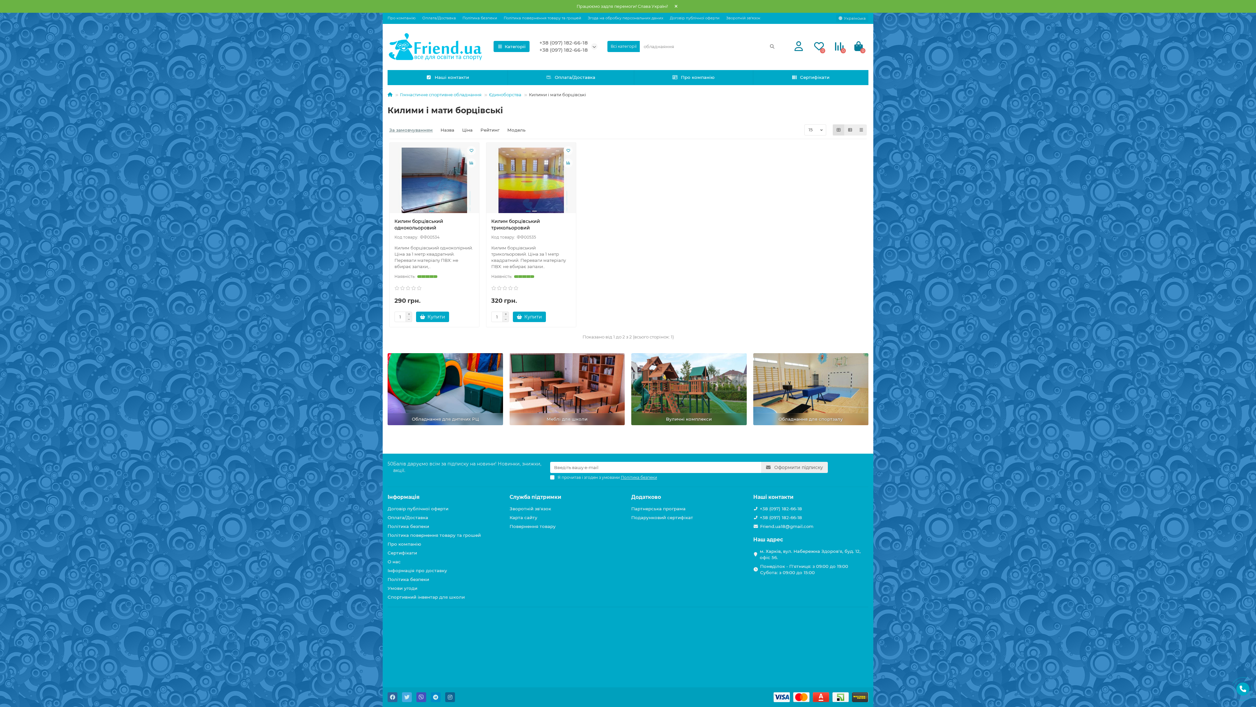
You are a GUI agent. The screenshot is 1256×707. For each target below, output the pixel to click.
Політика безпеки (479, 18)
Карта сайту (523, 517)
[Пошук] (772, 46)
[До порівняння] (471, 163)
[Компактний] (861, 130)
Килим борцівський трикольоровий (515, 224)
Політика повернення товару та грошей (542, 18)
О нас (394, 561)
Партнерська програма (658, 508)
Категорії (515, 46)
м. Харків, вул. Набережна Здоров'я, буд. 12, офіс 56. (810, 554)
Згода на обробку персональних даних (625, 18)
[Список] (850, 130)
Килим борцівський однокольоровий (418, 224)
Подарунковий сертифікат (662, 517)
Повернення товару (533, 526)
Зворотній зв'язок (743, 18)
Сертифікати (814, 77)
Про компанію (402, 18)
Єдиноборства (505, 94)
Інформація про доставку (417, 570)
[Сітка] (839, 130)
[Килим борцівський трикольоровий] (531, 180)
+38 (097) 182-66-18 (563, 43)
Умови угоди (402, 588)
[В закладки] (471, 150)
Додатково (646, 497)
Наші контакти (452, 77)
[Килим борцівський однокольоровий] (434, 180)
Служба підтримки (535, 497)
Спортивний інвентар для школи (426, 597)
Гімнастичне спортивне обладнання (440, 94)
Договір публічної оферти (695, 18)
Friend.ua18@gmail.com (786, 526)
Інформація (404, 497)
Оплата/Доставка (439, 18)
